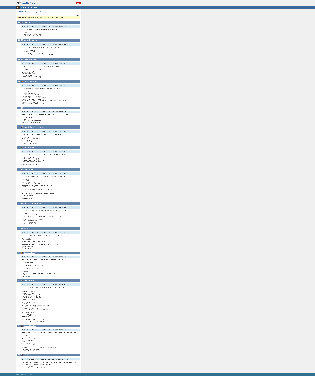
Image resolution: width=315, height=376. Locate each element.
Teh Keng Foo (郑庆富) (31, 59)
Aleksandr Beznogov (30, 40)
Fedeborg (27, 228)
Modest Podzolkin (29, 253)
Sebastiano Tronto (30, 147)
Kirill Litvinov (28, 355)
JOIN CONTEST (20, 374)
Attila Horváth (28, 108)
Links (35, 7)
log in (78, 3)
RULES (29, 374)
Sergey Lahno (28, 22)
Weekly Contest (27, 3)
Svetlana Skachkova (30, 81)
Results (26, 7)
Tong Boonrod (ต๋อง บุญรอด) (33, 203)
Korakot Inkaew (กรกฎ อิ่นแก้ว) (33, 127)
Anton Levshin (28, 169)
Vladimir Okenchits (30, 326)
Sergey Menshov (29, 280)
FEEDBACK (36, 374)
